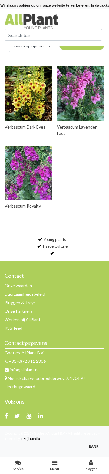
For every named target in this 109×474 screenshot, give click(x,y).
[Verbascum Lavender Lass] (81, 93)
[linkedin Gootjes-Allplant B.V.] (40, 415)
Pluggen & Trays (20, 302)
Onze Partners (18, 311)
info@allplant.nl (24, 369)
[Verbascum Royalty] (28, 173)
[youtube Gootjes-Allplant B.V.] (28, 415)
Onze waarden (18, 285)
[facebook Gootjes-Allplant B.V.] (6, 415)
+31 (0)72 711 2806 (27, 361)
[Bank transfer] (95, 449)
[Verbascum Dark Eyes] (28, 93)
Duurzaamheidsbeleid (25, 294)
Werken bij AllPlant (23, 319)
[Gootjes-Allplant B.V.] (31, 21)
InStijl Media (30, 439)
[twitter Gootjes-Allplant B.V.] (17, 415)
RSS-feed (13, 328)
